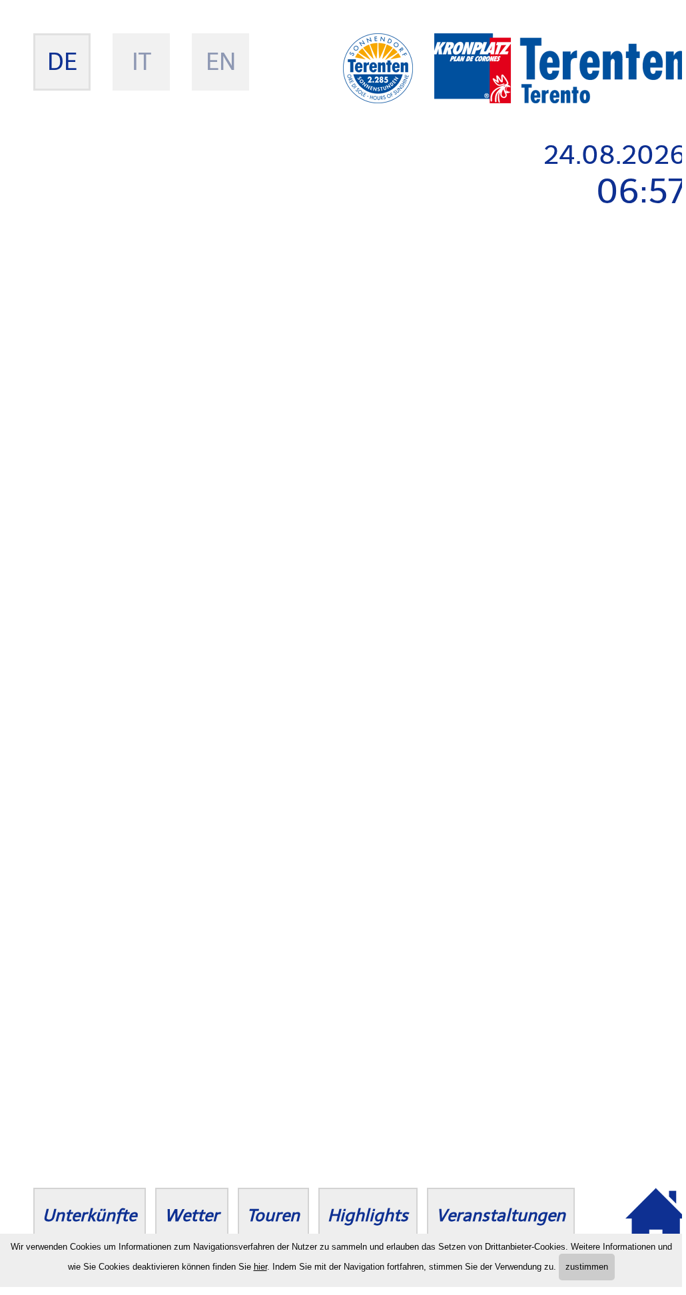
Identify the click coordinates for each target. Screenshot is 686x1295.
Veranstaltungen (500, 1215)
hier (260, 1267)
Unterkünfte (90, 1215)
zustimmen (586, 1267)
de (62, 61)
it (141, 61)
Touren (273, 1215)
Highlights (368, 1215)
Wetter (192, 1215)
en (221, 61)
